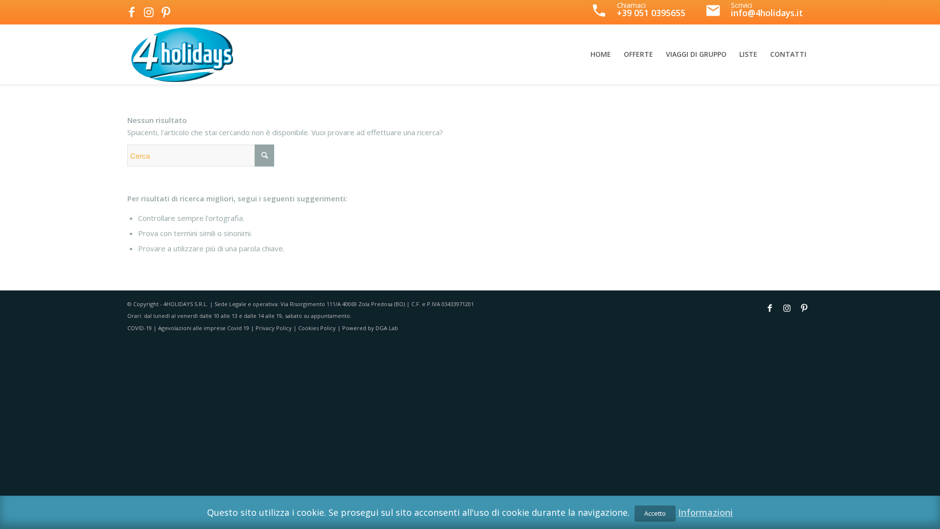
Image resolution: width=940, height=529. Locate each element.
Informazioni (705, 512)
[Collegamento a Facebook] (131, 12)
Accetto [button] (655, 513)
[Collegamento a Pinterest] (165, 12)
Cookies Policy (317, 328)
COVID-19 (139, 328)
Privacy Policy (274, 328)
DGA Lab (387, 328)
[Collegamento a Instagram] (148, 12)
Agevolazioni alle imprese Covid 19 (203, 328)
